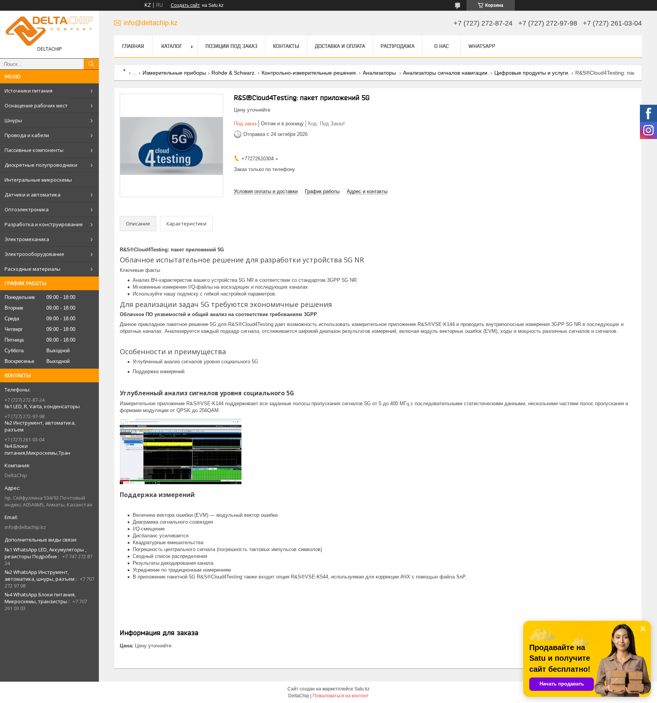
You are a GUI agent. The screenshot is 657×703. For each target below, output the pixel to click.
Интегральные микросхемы (38, 179)
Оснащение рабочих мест (36, 105)
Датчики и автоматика (32, 194)
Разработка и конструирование (44, 224)
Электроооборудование (34, 254)
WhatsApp (481, 46)
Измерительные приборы (174, 73)
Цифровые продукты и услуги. (532, 73)
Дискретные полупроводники (41, 164)
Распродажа (397, 46)
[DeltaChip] (49, 31)
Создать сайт (185, 5)
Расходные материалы (32, 268)
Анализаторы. (380, 73)
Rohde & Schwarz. (233, 73)
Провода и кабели (27, 135)
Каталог (171, 46)
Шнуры (13, 120)
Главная (133, 46)
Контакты (286, 46)
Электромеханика (27, 239)
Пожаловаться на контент (341, 695)
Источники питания (28, 90)
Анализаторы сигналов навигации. (446, 73)
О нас (441, 46)
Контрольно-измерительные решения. (309, 73)
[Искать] (91, 64)
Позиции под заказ (231, 46)
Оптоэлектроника (27, 209)
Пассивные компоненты (34, 150)
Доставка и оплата (340, 46)
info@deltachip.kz (25, 527)
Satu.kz (362, 689)
